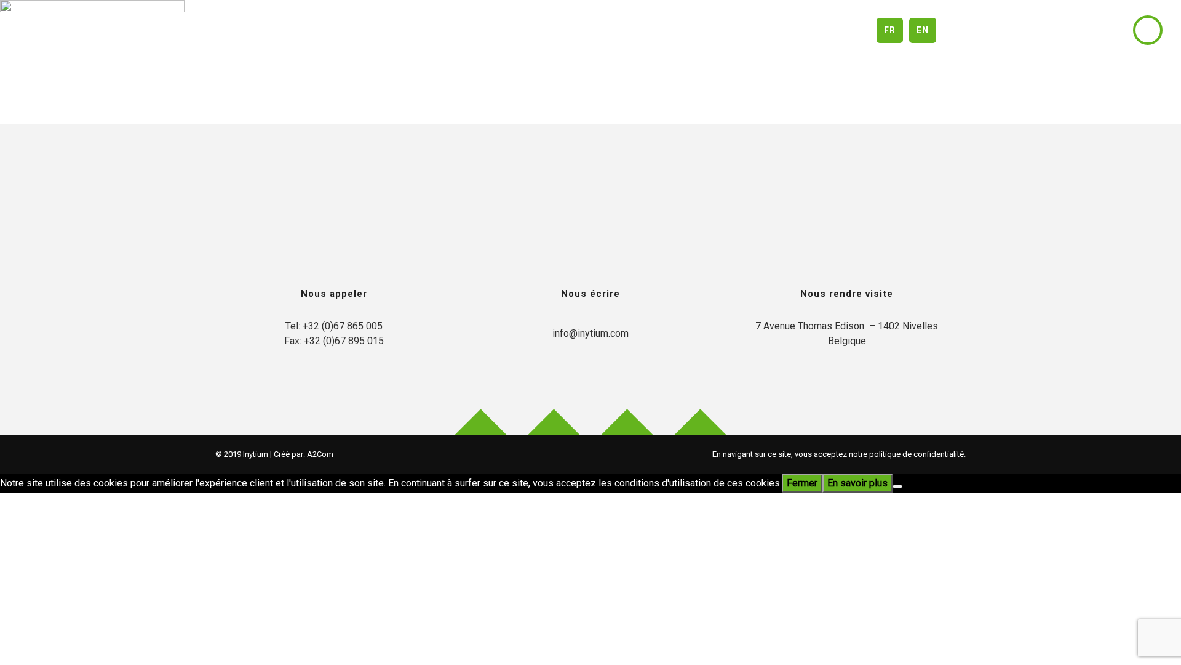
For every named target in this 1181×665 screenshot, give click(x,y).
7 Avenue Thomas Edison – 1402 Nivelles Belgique (846, 333)
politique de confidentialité (916, 454)
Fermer (802, 483)
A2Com (320, 454)
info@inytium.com (590, 333)
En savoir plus (857, 483)
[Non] (897, 486)
